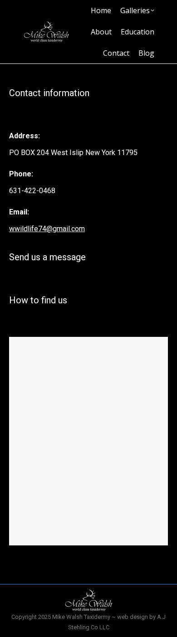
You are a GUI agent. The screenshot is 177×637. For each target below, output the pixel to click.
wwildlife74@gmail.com (47, 228)
